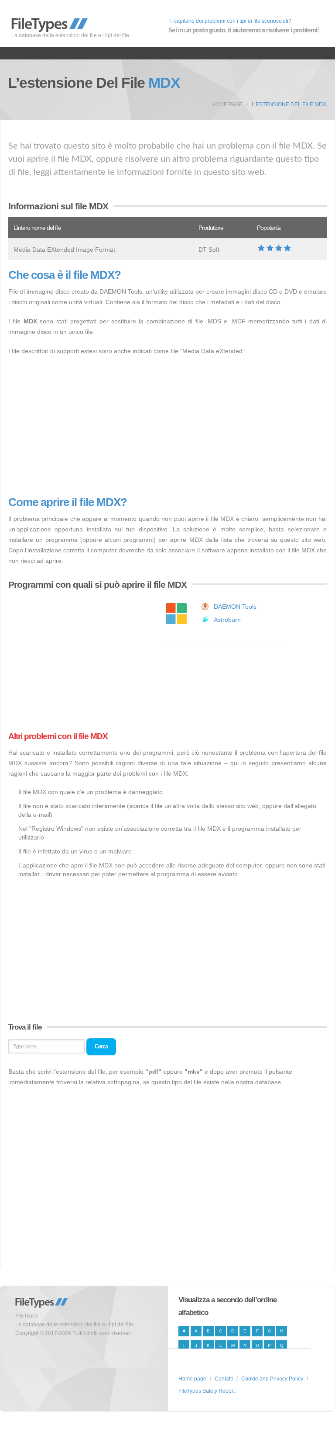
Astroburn (227, 619)
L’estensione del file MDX (289, 104)
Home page (227, 104)
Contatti (224, 1379)
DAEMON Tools (235, 606)
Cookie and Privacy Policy (272, 1379)
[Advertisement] (167, 426)
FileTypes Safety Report (206, 1391)
